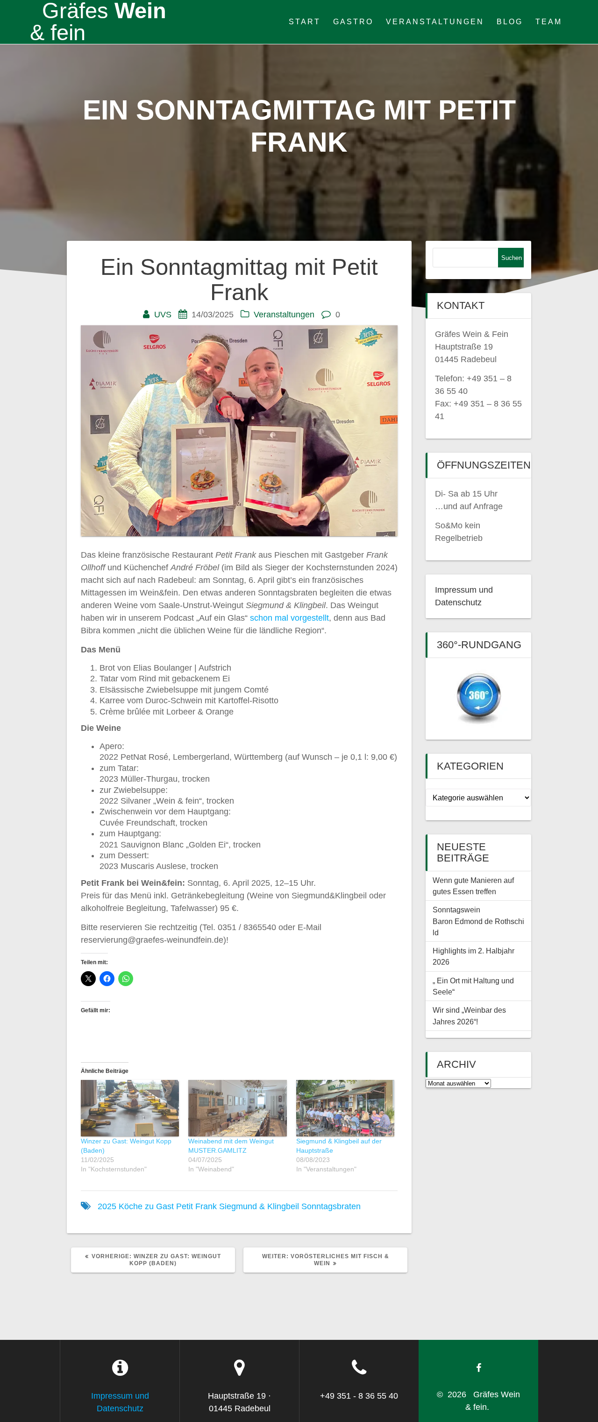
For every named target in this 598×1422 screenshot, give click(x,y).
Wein (98, 22)
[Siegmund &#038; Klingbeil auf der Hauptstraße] (345, 1108)
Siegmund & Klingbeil (259, 1206)
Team (548, 21)
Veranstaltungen (435, 21)
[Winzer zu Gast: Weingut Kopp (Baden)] (130, 1108)
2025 (107, 1206)
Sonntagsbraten (331, 1206)
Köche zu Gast (146, 1206)
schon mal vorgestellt (289, 618)
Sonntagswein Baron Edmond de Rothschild (478, 921)
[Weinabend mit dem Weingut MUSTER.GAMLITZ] (237, 1108)
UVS (162, 314)
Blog (510, 21)
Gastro (353, 21)
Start (304, 21)
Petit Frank (196, 1206)
